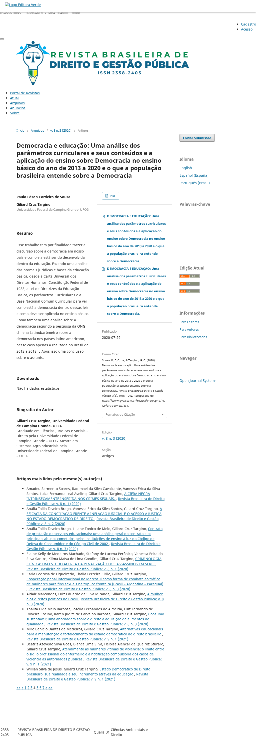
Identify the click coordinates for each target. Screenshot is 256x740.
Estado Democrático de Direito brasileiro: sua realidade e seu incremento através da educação (88, 671)
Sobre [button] (15, 113)
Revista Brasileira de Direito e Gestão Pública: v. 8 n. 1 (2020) (77, 569)
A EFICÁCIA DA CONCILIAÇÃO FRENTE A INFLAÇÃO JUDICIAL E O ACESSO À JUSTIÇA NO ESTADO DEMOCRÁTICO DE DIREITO (94, 513)
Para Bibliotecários (193, 337)
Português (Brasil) (195, 182)
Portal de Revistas (25, 93)
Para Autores (189, 329)
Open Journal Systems (198, 380)
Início (20, 130)
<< (18, 687)
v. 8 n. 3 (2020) (61, 130)
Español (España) (194, 175)
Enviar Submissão (197, 138)
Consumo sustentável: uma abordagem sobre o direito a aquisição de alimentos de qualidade (95, 619)
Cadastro (248, 24)
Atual (14, 98)
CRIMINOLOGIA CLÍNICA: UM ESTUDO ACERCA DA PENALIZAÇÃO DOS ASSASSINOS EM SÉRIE (94, 561)
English (186, 167)
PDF (112, 195)
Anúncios (18, 108)
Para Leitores (189, 322)
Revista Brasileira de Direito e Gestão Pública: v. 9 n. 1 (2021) (77, 639)
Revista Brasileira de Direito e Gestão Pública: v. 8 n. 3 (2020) (79, 589)
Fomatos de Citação (120, 414)
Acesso (246, 29)
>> (50, 687)
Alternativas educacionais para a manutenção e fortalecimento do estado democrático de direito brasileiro (94, 631)
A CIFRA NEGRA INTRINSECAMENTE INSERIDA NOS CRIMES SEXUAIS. (88, 496)
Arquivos (17, 103)
